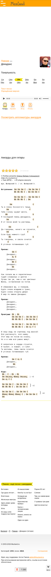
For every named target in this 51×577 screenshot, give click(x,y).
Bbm (35, 82)
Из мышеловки (23, 489)
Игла (3, 508)
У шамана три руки (41, 502)
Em (35, 80)
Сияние (37, 493)
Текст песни (6, 89)
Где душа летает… (8, 493)
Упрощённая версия (10, 91)
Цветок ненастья (40, 505)
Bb (15, 192)
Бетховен (4, 489)
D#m (27, 80)
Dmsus (9, 376)
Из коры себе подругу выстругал (8, 513)
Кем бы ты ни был (25, 493)
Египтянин (5, 496)
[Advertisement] (25, 32)
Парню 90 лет (39, 489)
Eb (13, 267)
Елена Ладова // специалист (28, 176)
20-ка (22, 109)
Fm (43, 80)
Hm (43, 82)
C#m (10, 80)
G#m (19, 82)
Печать (30, 109)
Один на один (23, 520)
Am (27, 82)
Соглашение (43, 551)
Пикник (5, 61)
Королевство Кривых (23, 503)
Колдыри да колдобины (22, 497)
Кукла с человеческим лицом (23, 509)
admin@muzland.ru (36, 557)
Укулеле (13, 109)
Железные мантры (8, 500)
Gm (10, 82)
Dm (15, 189)
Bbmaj (16, 376)
